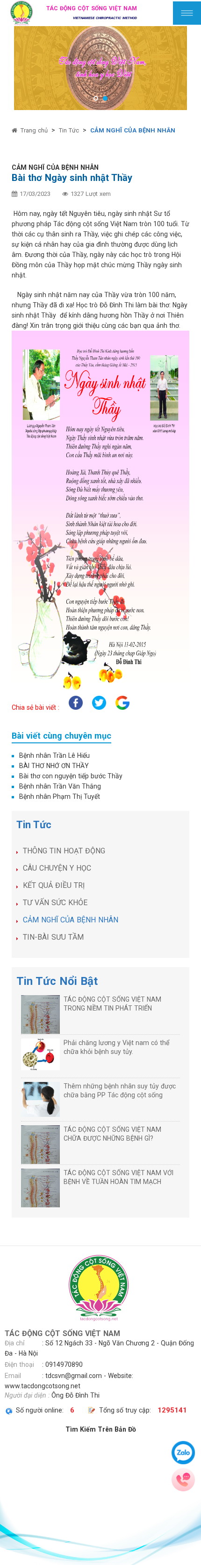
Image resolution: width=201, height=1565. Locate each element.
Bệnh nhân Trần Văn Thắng (60, 786)
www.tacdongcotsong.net (42, 1386)
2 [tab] (105, 98)
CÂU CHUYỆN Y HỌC (57, 868)
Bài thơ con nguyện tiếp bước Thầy (70, 776)
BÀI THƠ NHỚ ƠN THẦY (54, 765)
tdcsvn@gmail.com (73, 1375)
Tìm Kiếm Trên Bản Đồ (100, 1429)
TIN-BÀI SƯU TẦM (53, 937)
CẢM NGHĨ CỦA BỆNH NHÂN (132, 130)
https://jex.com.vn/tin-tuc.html (45, 1230)
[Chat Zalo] (183, 1452)
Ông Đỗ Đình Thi (75, 1395)
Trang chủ (34, 130)
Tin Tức (69, 130)
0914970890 (64, 1364)
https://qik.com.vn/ (28, 1240)
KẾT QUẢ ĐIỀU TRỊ (54, 885)
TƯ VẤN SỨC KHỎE (55, 902)
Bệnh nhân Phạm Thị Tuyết (59, 796)
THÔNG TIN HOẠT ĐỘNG (64, 850)
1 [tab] (95, 98)
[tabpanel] (100, 68)
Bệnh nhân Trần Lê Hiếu (54, 755)
